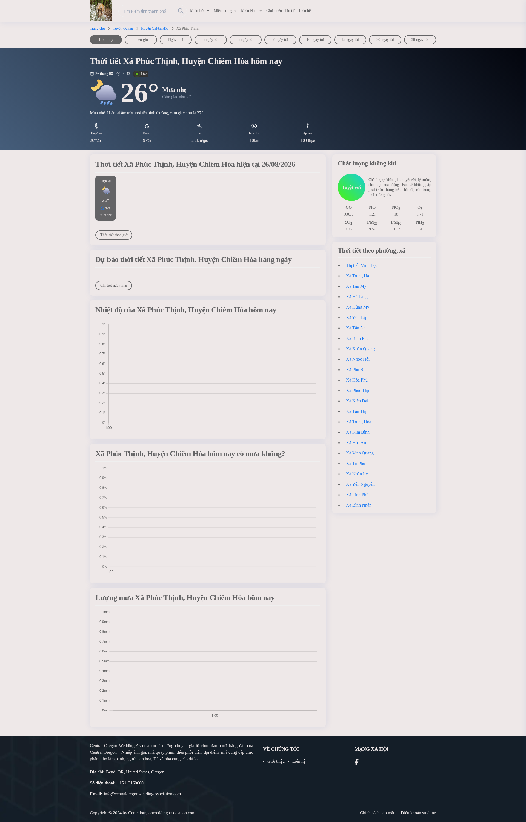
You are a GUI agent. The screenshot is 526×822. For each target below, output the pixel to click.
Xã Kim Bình (358, 432)
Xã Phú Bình (357, 369)
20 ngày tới (385, 40)
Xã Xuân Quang (360, 348)
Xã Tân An (355, 328)
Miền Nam (249, 11)
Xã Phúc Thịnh (359, 390)
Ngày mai (175, 40)
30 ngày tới (420, 40)
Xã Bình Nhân (358, 505)
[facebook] (357, 763)
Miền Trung (223, 11)
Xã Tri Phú (355, 463)
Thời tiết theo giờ (113, 235)
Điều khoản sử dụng (418, 812)
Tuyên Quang (123, 28)
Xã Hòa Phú (357, 380)
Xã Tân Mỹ (356, 286)
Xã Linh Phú (357, 494)
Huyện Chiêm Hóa (154, 28)
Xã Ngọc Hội (358, 359)
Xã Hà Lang (357, 296)
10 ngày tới (315, 40)
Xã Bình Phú (357, 338)
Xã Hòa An (356, 442)
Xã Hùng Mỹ (357, 307)
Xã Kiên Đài (357, 401)
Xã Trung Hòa (358, 421)
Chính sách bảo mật (377, 812)
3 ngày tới (210, 40)
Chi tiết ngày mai (113, 285)
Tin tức (290, 11)
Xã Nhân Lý (357, 473)
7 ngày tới (280, 40)
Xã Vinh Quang (360, 453)
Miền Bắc (197, 11)
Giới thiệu (274, 11)
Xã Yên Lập (356, 317)
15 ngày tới (350, 40)
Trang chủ (97, 28)
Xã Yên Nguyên (360, 484)
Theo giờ (141, 40)
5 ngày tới (245, 40)
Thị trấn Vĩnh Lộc (362, 265)
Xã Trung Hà (357, 275)
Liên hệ (305, 11)
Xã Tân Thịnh (358, 411)
